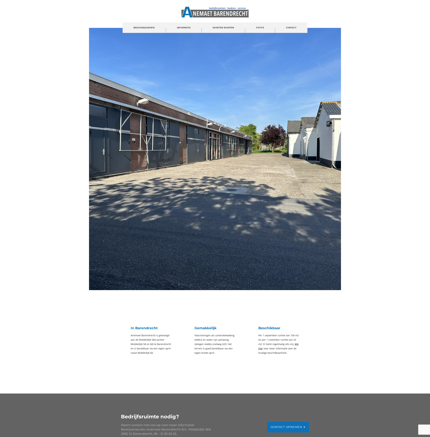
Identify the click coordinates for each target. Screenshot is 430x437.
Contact (291, 28)
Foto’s (260, 28)
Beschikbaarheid (144, 28)
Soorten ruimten (223, 28)
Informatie (184, 28)
